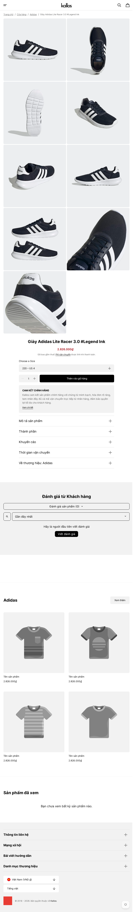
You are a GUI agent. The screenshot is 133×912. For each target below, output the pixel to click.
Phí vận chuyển (61, 348)
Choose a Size (26, 354)
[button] (5, 5)
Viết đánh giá (65, 527)
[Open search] (7, 510)
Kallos (53, 901)
